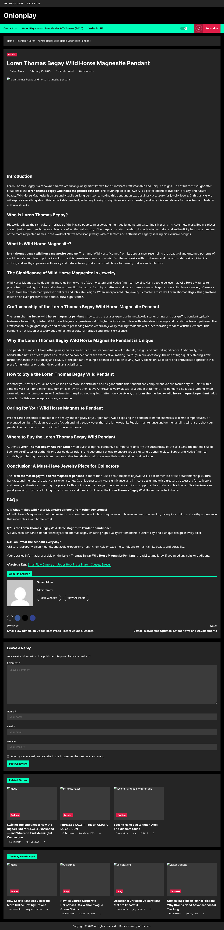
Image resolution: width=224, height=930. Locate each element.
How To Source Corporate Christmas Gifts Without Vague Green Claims (81, 905)
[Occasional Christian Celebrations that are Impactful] (139, 879)
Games (14, 891)
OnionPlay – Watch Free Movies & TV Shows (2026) (52, 28)
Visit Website (48, 598)
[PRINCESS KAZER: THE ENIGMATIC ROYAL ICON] (85, 803)
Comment (13, 663)
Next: (175, 628)
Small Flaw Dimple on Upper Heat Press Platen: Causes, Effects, (69, 564)
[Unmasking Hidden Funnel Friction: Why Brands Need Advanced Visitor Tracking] (192, 879)
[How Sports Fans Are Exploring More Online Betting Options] (32, 879)
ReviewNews (126, 926)
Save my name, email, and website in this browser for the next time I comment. (57, 756)
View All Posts (76, 598)
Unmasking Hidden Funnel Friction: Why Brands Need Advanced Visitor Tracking (191, 905)
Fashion (12, 54)
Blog (66, 891)
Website (11, 741)
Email (11, 726)
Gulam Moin (17, 71)
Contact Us (10, 28)
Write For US (96, 28)
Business (175, 891)
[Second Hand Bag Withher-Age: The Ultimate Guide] (139, 803)
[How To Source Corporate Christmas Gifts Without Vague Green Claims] (85, 879)
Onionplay (20, 15)
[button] (10, 618)
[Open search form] (191, 28)
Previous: (50, 628)
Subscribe (212, 28)
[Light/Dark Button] (183, 28)
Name (11, 711)
